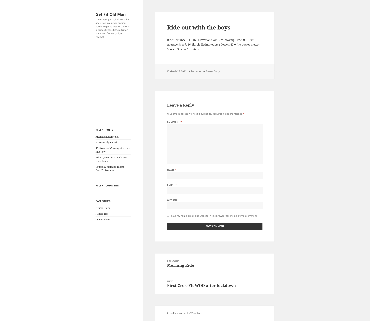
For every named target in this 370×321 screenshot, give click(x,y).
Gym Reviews (103, 219)
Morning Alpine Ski (106, 142)
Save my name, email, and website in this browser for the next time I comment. (214, 215)
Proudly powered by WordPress (184, 313)
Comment (174, 121)
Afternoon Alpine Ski (107, 136)
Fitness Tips (102, 213)
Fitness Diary (103, 208)
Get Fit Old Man (111, 14)
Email (172, 185)
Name (171, 170)
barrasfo (196, 71)
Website (172, 200)
